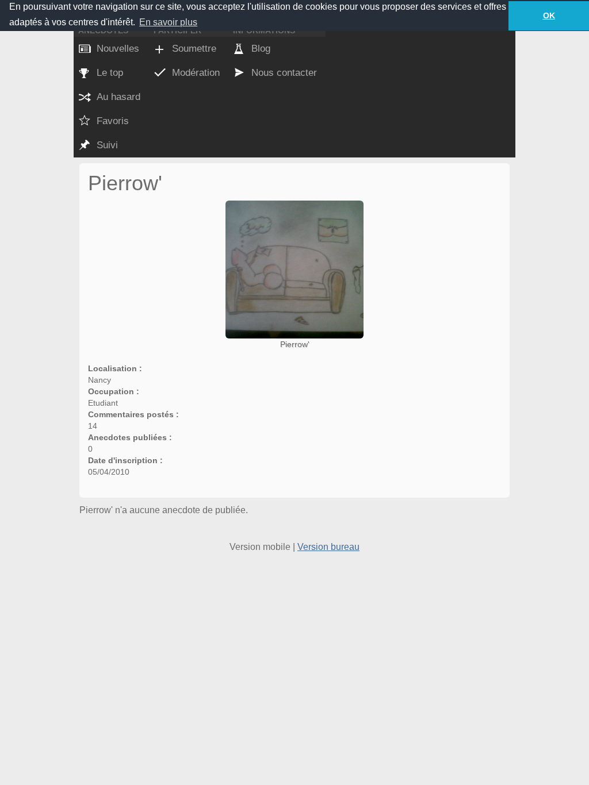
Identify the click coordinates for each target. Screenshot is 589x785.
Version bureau (328, 547)
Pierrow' (294, 344)
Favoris (113, 121)
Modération (196, 72)
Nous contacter (284, 72)
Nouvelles (118, 48)
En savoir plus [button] (168, 22)
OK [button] (549, 15)
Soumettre (194, 48)
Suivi (107, 145)
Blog (260, 48)
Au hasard (118, 96)
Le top (110, 72)
